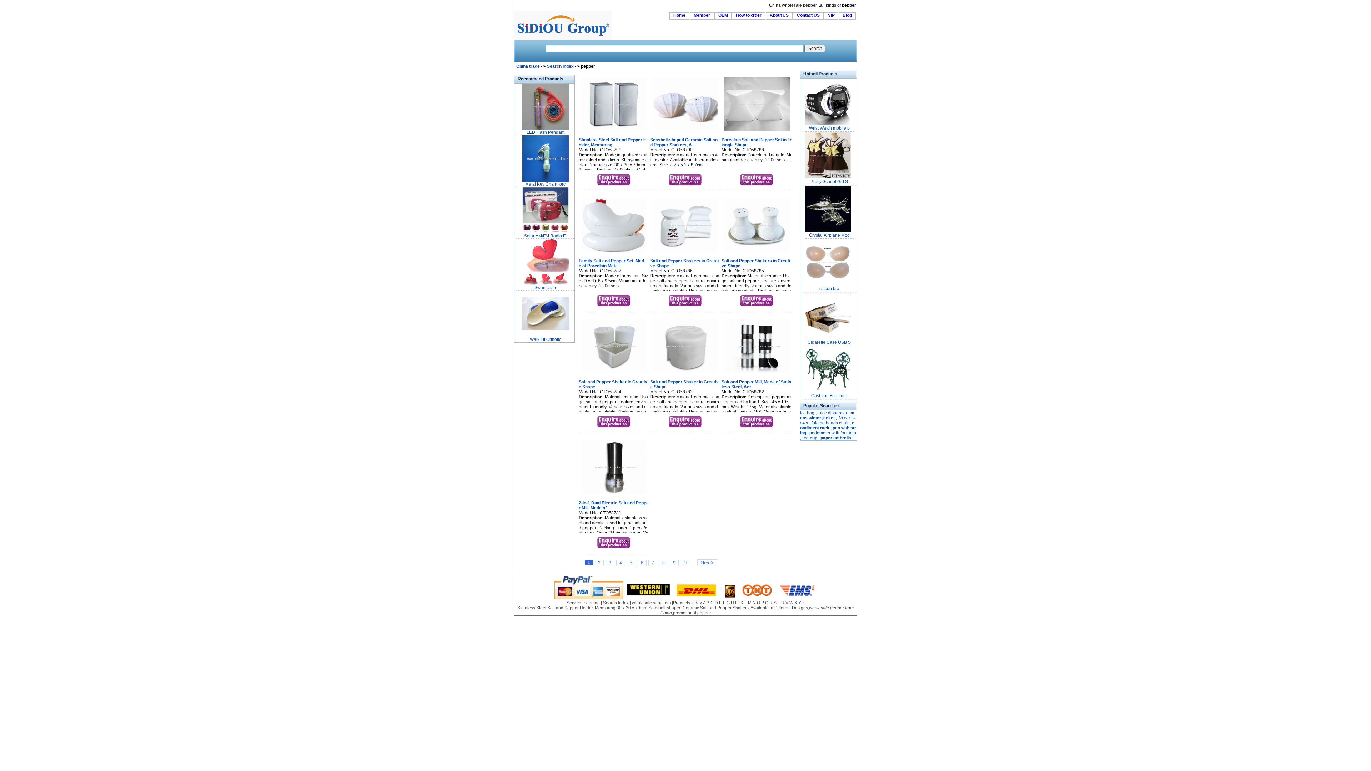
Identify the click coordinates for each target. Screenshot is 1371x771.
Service (574, 602)
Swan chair (545, 287)
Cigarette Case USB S (829, 342)
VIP (831, 15)
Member (702, 15)
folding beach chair (830, 422)
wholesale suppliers (651, 602)
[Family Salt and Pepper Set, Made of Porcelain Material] (614, 252)
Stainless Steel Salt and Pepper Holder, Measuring (613, 142)
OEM (723, 15)
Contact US (808, 15)
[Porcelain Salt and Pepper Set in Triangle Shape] (757, 131)
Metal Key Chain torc (545, 184)
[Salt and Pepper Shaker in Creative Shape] (614, 373)
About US (779, 15)
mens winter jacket (827, 415)
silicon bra (829, 288)
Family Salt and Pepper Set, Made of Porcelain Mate (611, 263)
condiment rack (827, 425)
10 (686, 562)
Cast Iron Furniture (829, 395)
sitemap (592, 602)
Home (679, 15)
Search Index (560, 66)
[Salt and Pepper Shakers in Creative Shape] (685, 252)
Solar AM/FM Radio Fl (545, 235)
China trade (528, 66)
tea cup (809, 437)
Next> (707, 562)
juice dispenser (832, 412)
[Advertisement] (535, 451)
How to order (749, 15)
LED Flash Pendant (545, 132)
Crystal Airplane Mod (829, 235)
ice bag (807, 412)
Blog (847, 15)
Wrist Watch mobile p (829, 128)
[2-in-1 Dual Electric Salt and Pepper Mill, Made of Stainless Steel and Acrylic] (614, 494)
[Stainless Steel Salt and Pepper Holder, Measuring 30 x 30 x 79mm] (614, 131)
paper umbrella (835, 437)
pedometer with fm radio (832, 432)
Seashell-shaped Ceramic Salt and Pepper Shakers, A (684, 142)
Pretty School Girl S (829, 181)
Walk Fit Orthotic (545, 339)
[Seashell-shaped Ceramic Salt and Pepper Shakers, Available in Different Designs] (685, 131)
